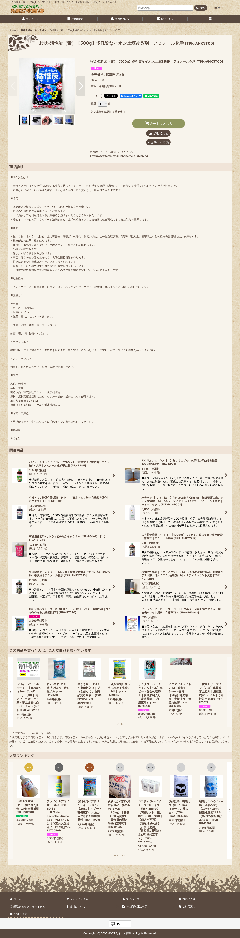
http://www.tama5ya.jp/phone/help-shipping (119, 155)
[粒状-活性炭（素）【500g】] (47, 86)
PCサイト (122, 923)
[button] (210, 19)
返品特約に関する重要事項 (109, 111)
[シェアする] (96, 96)
